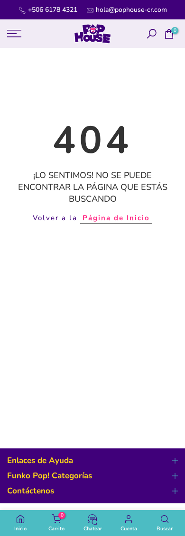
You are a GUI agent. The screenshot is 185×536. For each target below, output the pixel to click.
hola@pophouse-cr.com (131, 9)
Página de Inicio (116, 218)
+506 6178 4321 (52, 9)
